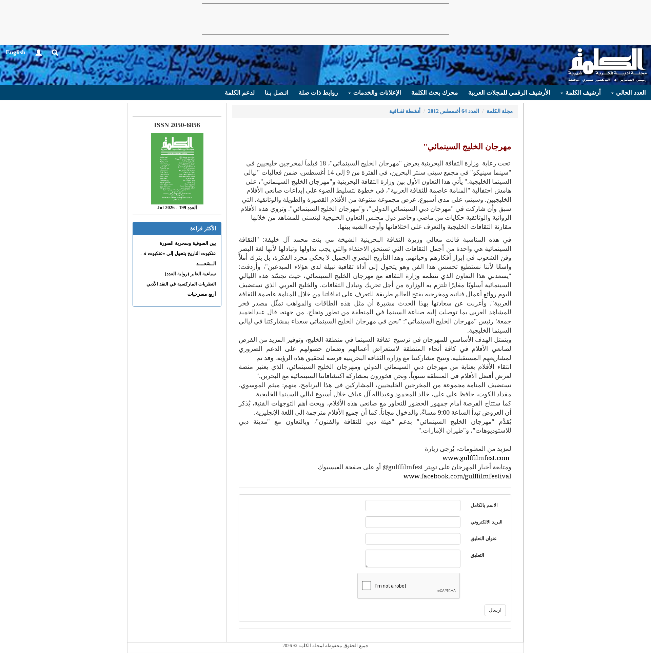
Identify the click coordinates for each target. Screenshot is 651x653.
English (15, 52)
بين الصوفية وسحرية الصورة (188, 243)
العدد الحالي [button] (630, 92)
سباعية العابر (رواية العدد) (190, 273)
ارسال (495, 610)
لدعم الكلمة (240, 92)
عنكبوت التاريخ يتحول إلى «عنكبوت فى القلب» (170, 253)
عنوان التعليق (484, 538)
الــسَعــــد (206, 263)
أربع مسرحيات (202, 294)
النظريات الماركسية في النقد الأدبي (181, 283)
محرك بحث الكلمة (434, 92)
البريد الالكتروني (486, 522)
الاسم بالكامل (484, 505)
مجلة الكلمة (500, 111)
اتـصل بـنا (277, 92)
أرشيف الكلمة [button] (582, 92)
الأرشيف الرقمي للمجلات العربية (509, 92)
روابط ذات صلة (318, 92)
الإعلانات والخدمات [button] (376, 92)
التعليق (477, 555)
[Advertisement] (325, 19)
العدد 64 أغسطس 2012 (453, 111)
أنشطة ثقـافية (404, 111)
